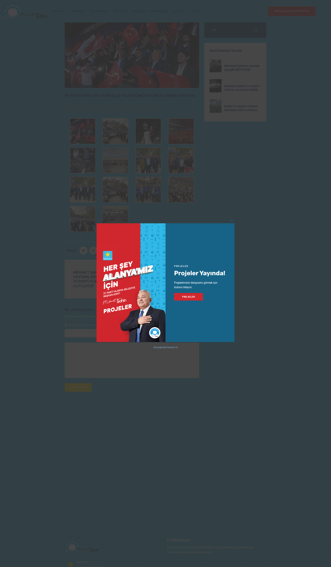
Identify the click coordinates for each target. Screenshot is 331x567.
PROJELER (188, 296)
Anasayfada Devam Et (165, 347)
